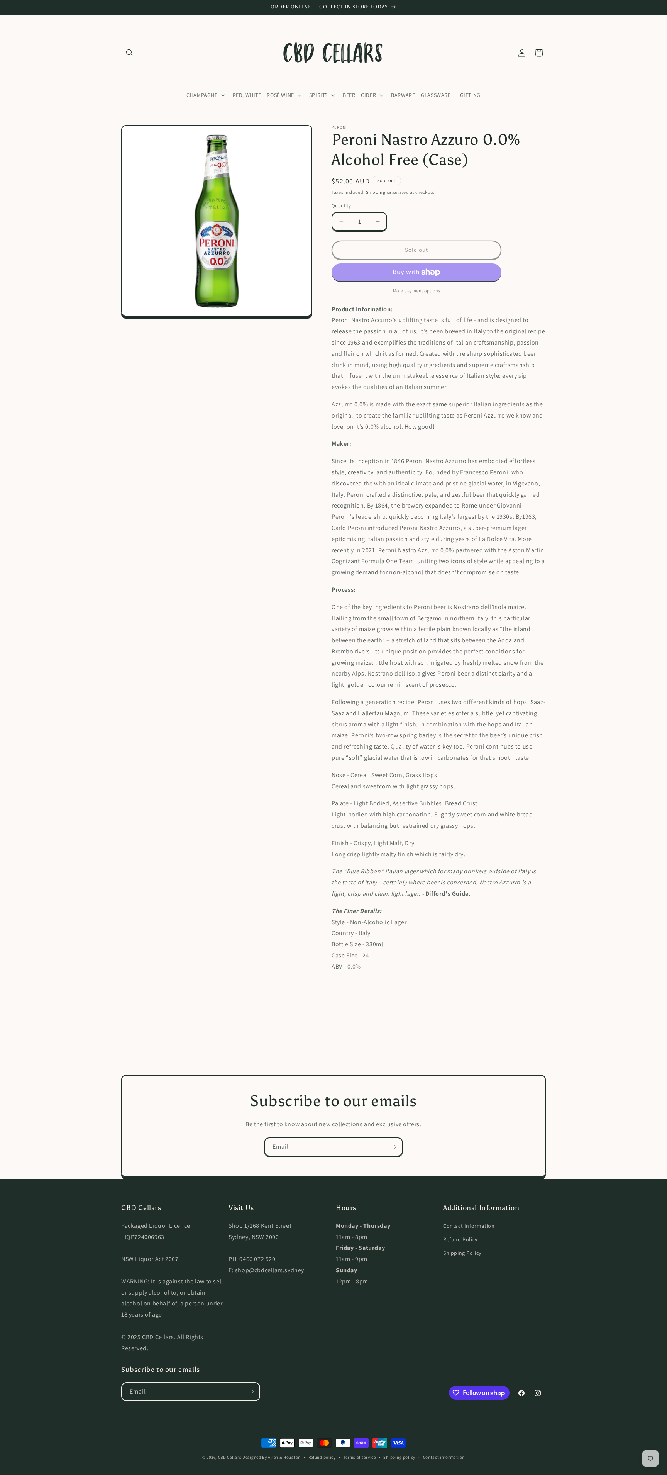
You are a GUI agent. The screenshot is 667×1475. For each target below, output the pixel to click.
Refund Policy (460, 1239)
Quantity (341, 205)
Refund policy (322, 1457)
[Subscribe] (393, 1146)
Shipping (376, 192)
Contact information (444, 1457)
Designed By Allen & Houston (271, 1457)
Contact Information (468, 1225)
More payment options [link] (416, 291)
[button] (129, 52)
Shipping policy (399, 1457)
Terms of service (360, 1457)
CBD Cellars (230, 1457)
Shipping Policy (462, 1252)
